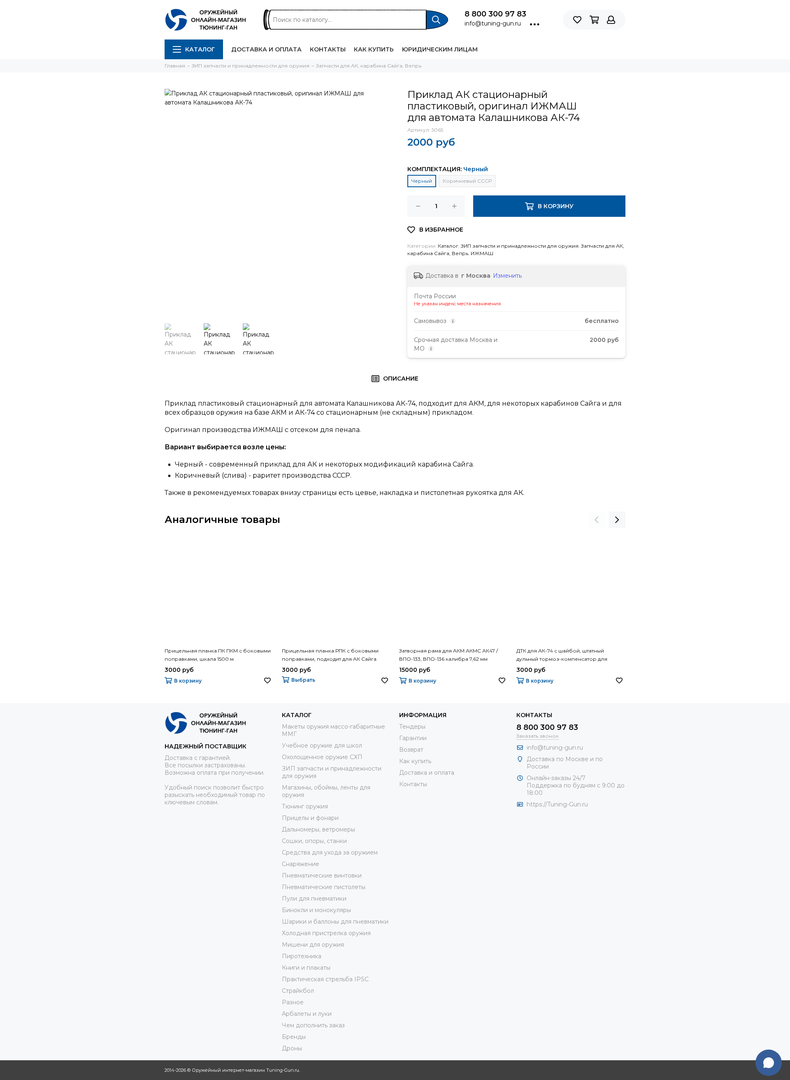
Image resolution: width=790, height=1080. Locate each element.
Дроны (292, 1048)
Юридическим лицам (440, 49)
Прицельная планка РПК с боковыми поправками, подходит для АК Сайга (330, 655)
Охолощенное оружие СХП (322, 757)
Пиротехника (301, 956)
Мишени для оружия (313, 944)
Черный (421, 181)
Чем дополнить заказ (313, 1025)
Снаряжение (300, 864)
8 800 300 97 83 (495, 14)
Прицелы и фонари (310, 818)
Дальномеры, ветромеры (318, 829)
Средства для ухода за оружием (330, 852)
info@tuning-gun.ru (493, 23)
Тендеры (412, 726)
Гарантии (413, 738)
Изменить (507, 275)
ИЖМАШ (482, 253)
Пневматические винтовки (322, 875)
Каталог (200, 49)
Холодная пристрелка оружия (326, 933)
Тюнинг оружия (305, 806)
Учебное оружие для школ (322, 745)
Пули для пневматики (314, 898)
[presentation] (596, 519)
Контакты (328, 49)
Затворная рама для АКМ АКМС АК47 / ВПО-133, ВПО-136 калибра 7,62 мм (448, 655)
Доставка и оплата (266, 49)
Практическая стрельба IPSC (325, 979)
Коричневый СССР (467, 181)
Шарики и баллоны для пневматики (335, 921)
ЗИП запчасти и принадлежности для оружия (520, 246)
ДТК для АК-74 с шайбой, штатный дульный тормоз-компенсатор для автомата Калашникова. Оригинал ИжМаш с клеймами (561, 655)
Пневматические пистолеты (323, 887)
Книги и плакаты (306, 967)
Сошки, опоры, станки (314, 841)
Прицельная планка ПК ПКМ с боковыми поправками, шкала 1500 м (218, 655)
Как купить (374, 49)
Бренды (294, 1037)
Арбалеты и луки (307, 1013)
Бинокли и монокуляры (316, 910)
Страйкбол (298, 990)
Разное (293, 1002)
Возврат (411, 749)
